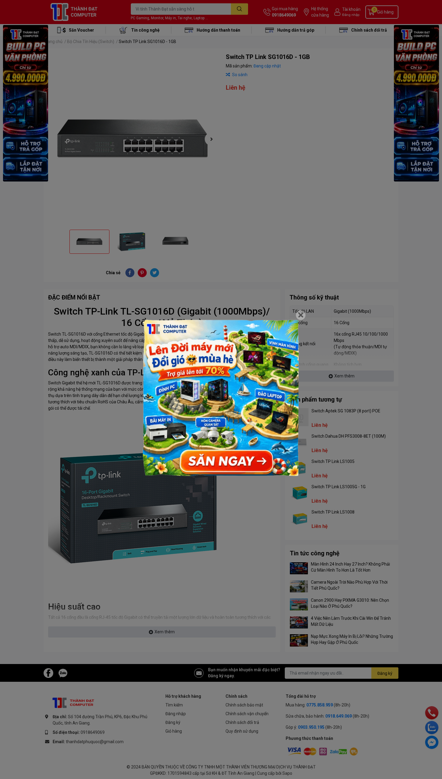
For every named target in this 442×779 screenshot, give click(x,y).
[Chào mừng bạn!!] (221, 398)
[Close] (300, 315)
